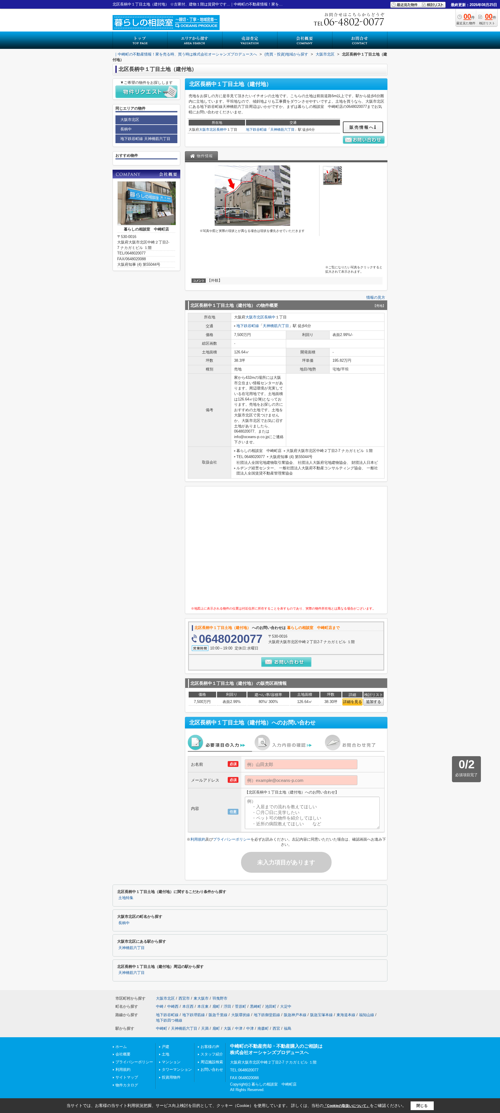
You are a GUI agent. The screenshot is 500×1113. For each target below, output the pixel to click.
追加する (373, 701)
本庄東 (203, 1006)
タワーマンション (177, 1069)
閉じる (422, 1105)
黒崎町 (255, 1006)
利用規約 (197, 839)
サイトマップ (126, 1077)
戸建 (165, 1046)
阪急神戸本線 (295, 1015)
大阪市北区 (207, 130)
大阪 (227, 1028)
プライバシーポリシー (232, 839)
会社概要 (122, 1054)
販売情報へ (362, 127)
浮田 (227, 1006)
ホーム (121, 1046)
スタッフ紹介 (212, 1054)
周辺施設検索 (212, 1062)
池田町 (270, 1006)
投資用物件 (171, 1077)
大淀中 (285, 1006)
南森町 (263, 1028)
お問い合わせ (212, 1069)
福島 (287, 1028)
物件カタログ (126, 1085)
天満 (205, 1028)
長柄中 (221, 130)
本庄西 (188, 1006)
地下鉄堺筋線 (193, 1015)
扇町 (216, 1006)
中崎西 (173, 1006)
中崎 (159, 1006)
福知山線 (366, 1015)
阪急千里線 (218, 1015)
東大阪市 (201, 998)
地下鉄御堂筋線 (267, 1015)
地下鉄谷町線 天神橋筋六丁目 (145, 138)
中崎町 (161, 1028)
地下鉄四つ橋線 (169, 1020)
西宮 (276, 1028)
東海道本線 (346, 1015)
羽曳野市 (219, 998)
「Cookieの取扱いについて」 (346, 1106)
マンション (171, 1062)
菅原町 (240, 1006)
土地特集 (125, 898)
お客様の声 (210, 1046)
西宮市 (184, 998)
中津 (238, 1028)
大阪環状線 (240, 1015)
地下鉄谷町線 (256, 130)
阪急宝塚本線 (321, 1015)
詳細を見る (352, 701)
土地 (165, 1054)
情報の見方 (375, 297)
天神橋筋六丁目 (282, 130)
